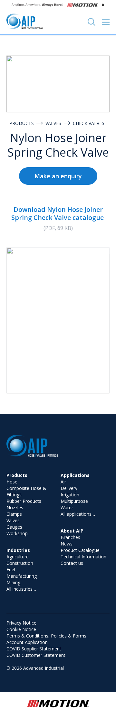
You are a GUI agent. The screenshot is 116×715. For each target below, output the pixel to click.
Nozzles (14, 507)
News (66, 544)
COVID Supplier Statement (33, 649)
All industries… (21, 589)
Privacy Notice (21, 623)
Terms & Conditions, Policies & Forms (46, 636)
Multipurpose (74, 501)
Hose (11, 482)
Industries (18, 550)
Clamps (14, 514)
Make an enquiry (58, 176)
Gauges (14, 527)
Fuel (10, 569)
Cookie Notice (21, 629)
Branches (70, 537)
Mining (13, 582)
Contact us (72, 563)
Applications (75, 475)
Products (21, 123)
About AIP (72, 531)
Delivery (69, 488)
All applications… (78, 514)
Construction (19, 563)
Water (67, 507)
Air (63, 482)
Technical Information (83, 557)
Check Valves (88, 123)
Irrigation (70, 495)
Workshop (17, 533)
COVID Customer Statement (35, 655)
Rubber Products (23, 501)
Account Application (27, 642)
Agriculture (17, 557)
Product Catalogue (80, 550)
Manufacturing (21, 576)
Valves (53, 123)
